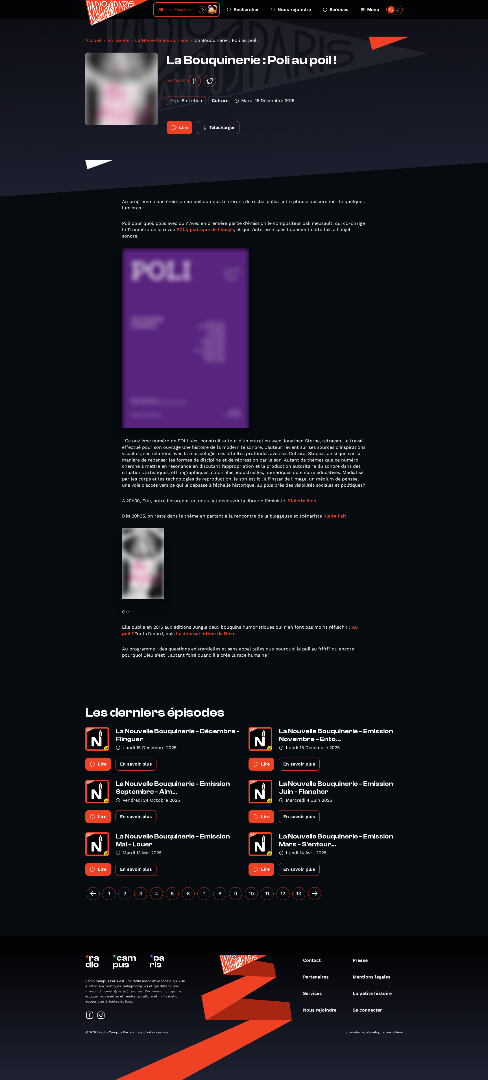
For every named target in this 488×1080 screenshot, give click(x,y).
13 (298, 893)
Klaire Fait (334, 516)
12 (283, 893)
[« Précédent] (93, 893)
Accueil (93, 40)
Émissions (118, 40)
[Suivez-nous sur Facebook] (89, 1016)
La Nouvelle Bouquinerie (162, 40)
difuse (398, 1032)
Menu (373, 9)
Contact (312, 960)
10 (251, 893)
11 (267, 893)
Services (339, 9)
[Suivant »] (314, 893)
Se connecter (367, 1010)
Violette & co (302, 500)
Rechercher (246, 9)
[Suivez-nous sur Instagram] (101, 1016)
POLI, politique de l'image (205, 229)
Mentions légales (372, 977)
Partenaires (316, 977)
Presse (360, 960)
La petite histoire (372, 993)
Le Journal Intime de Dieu (205, 633)
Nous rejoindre (294, 9)
